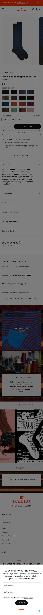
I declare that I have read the (18, 598)
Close (21, 609)
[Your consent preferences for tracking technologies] (39, 611)
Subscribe (21, 603)
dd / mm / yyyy (9, 592)
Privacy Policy (28, 598)
